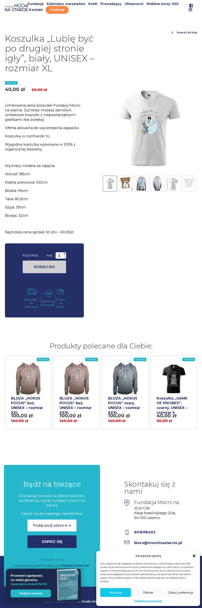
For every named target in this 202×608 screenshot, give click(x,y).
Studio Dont (90, 601)
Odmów (148, 592)
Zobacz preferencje (180, 592)
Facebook (191, 5)
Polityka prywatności (148, 601)
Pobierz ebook (30, 593)
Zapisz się (52, 542)
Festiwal (57, 10)
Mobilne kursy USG (163, 4)
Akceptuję (115, 592)
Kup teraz (30, 255)
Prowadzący (111, 4)
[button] (194, 556)
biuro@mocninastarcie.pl (158, 543)
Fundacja (35, 4)
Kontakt (35, 10)
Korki (92, 4)
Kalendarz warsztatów (66, 4)
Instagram (190, 9)
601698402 (144, 532)
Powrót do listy (187, 32)
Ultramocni (134, 4)
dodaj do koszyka (44, 269)
